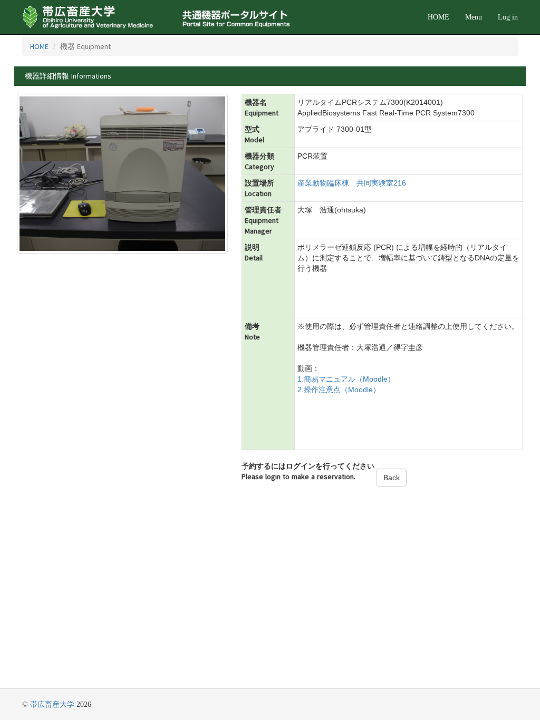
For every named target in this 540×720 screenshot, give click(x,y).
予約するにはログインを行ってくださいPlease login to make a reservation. (308, 471)
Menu (473, 17)
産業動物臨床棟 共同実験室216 (351, 183)
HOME (438, 17)
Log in (508, 17)
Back (391, 477)
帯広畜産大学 (52, 704)
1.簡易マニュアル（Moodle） (346, 379)
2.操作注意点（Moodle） (338, 389)
